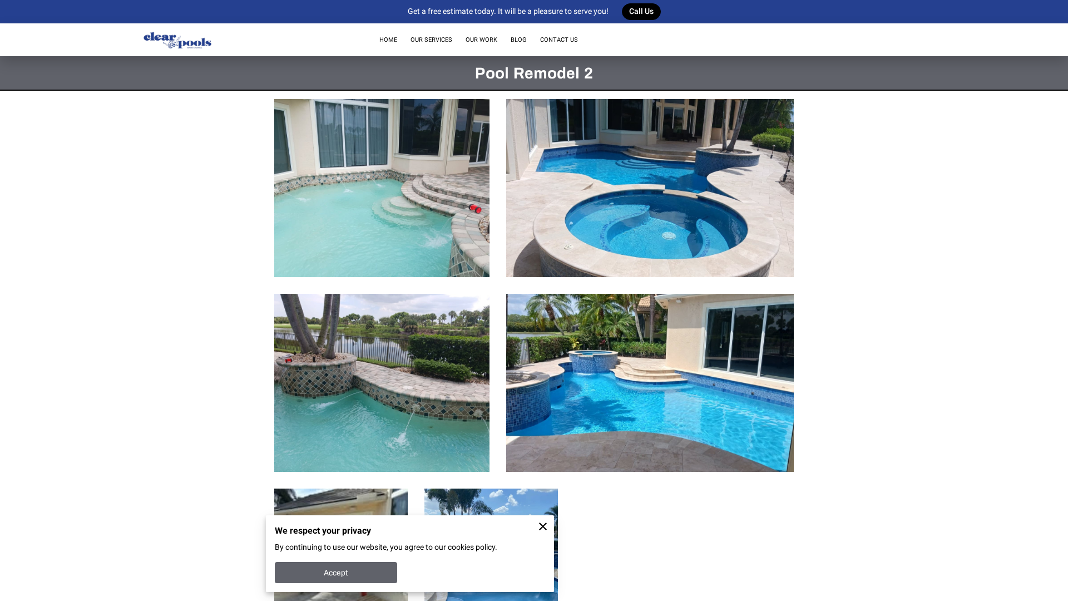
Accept (336, 572)
